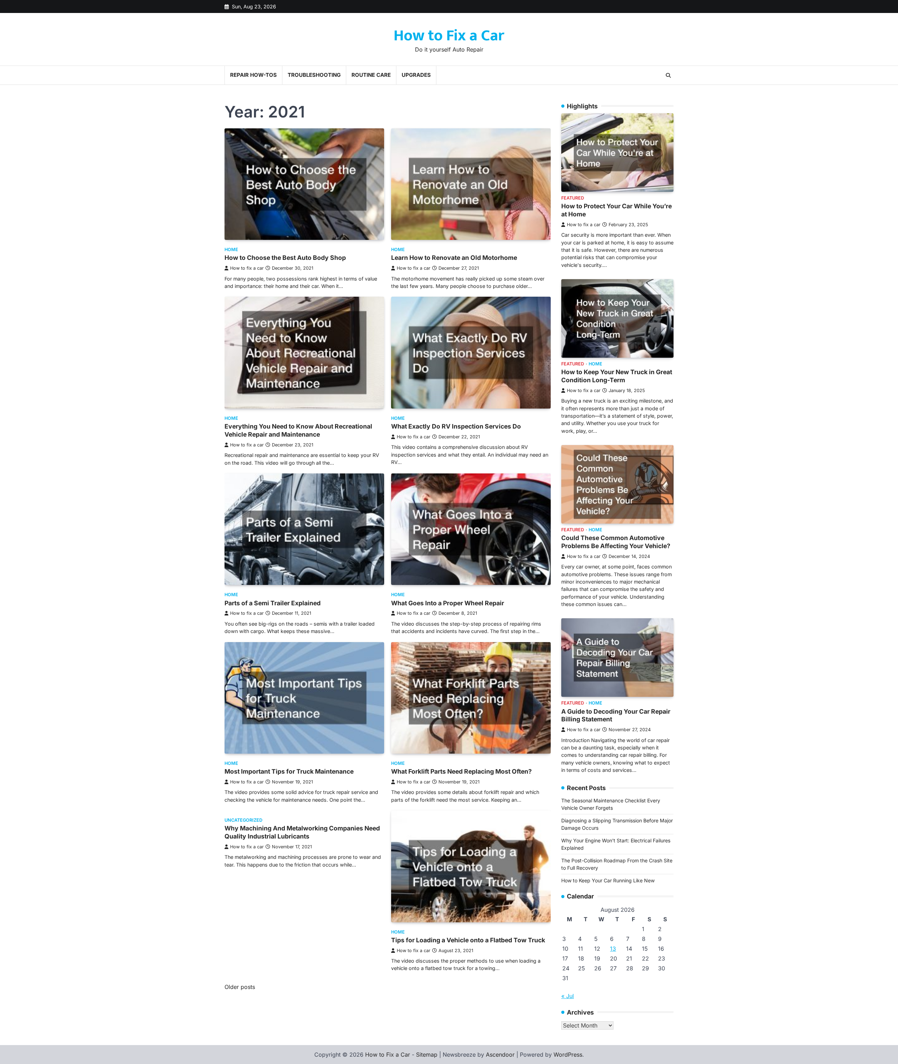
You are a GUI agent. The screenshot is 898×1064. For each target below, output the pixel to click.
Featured (572, 198)
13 (613, 948)
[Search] (668, 75)
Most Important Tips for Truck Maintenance (289, 771)
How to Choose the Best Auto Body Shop (285, 257)
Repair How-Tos (253, 75)
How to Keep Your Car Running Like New (608, 880)
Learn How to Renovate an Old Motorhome (454, 257)
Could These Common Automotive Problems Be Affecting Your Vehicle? (615, 542)
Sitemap (426, 1054)
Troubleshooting (314, 75)
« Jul (567, 995)
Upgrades (416, 75)
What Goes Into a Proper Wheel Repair (447, 603)
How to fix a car (247, 268)
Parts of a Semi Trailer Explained (272, 603)
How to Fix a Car (449, 35)
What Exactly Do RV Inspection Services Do (456, 426)
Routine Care (371, 75)
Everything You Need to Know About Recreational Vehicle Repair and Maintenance (298, 430)
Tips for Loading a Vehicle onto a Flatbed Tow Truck (468, 940)
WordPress (568, 1054)
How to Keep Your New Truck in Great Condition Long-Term (616, 376)
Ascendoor (500, 1054)
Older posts (239, 986)
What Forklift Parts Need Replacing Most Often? (461, 771)
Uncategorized (243, 820)
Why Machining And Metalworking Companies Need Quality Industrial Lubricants (302, 832)
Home (231, 249)
